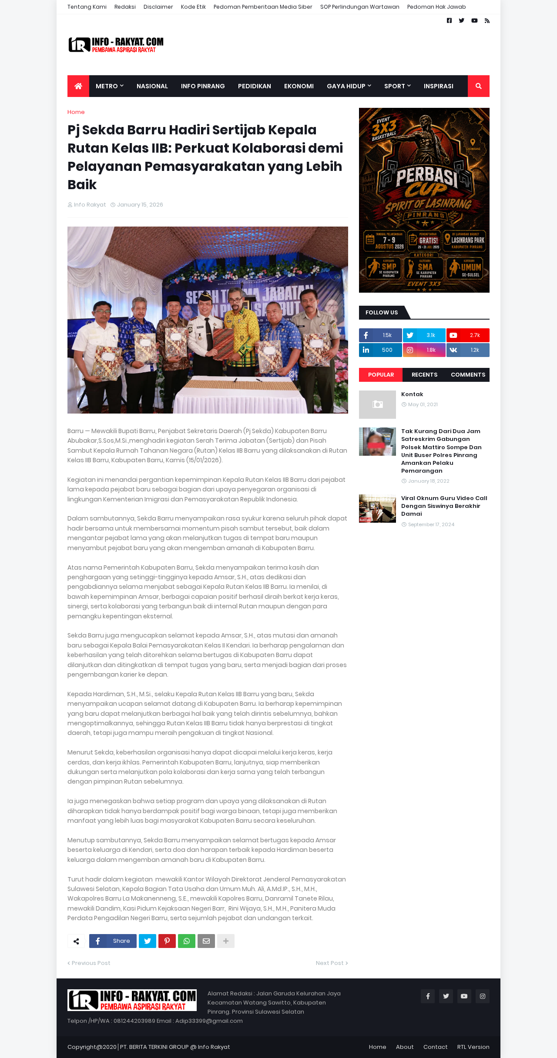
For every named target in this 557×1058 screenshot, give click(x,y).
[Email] (206, 941)
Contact (435, 1047)
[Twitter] (147, 941)
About (405, 1047)
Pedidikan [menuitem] (254, 86)
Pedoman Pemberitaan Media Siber (263, 6)
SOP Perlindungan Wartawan (359, 6)
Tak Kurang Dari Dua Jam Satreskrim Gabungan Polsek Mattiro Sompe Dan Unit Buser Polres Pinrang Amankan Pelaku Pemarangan (441, 451)
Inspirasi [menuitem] (438, 86)
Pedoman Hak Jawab (436, 6)
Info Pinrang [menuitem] (203, 86)
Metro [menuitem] (107, 86)
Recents (424, 374)
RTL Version (473, 1047)
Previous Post (91, 963)
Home (76, 112)
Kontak (412, 394)
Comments (468, 374)
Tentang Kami (87, 6)
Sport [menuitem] (394, 86)
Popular (381, 374)
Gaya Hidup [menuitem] (346, 86)
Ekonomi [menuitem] (299, 86)
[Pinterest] (167, 941)
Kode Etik (193, 6)
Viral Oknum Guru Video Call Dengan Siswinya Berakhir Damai (444, 506)
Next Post (330, 963)
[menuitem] (78, 86)
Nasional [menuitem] (152, 86)
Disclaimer (158, 6)
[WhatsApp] (186, 941)
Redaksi (125, 6)
